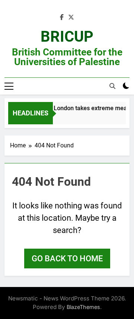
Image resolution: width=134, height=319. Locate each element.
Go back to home (67, 258)
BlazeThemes (83, 307)
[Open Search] (112, 86)
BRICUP (67, 36)
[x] (71, 17)
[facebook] (62, 17)
